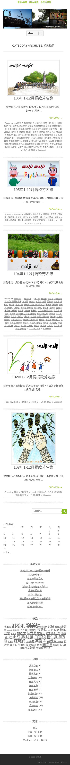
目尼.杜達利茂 (43, 317)
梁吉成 (20, 135)
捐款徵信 (28, 123)
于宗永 (37, 299)
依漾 (16, 402)
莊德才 (42, 320)
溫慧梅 (13, 317)
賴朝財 (7, 147)
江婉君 (33, 138)
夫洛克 (10, 630)
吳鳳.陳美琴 (13, 129)
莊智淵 (48, 320)
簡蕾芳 (7, 320)
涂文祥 (58, 314)
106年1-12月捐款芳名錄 (33, 98)
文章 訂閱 (35, 732)
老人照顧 (33, 701)
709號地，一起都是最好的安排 (35, 570)
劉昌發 (50, 299)
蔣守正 (60, 642)
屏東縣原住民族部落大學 (34, 305)
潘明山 (20, 317)
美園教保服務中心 (16, 144)
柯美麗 (7, 135)
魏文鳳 (56, 326)
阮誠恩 (56, 645)
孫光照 (50, 492)
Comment (42, 150)
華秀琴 (30, 641)
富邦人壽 (19, 305)
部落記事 (32, 709)
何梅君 (37, 123)
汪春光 (40, 138)
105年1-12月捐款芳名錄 (33, 190)
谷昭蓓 (39, 323)
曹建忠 (45, 308)
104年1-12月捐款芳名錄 (33, 274)
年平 (50, 630)
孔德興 (16, 630)
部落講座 (33, 645)
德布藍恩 (14, 132)
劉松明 (18, 625)
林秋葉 (21, 633)
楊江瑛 (12, 314)
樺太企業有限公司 (51, 135)
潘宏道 (44, 141)
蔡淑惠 (12, 323)
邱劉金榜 (53, 323)
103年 (33, 492)
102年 (33, 402)
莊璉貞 (20, 641)
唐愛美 (28, 129)
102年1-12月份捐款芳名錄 (33, 377)
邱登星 (14, 147)
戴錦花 (30, 308)
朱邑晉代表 (50, 132)
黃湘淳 (59, 147)
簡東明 (59, 317)
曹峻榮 (35, 132)
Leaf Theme (42, 762)
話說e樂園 (33, 2)
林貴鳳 (32, 633)
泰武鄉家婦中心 (15, 141)
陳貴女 (43, 326)
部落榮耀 (33, 689)
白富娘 (40, 637)
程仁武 (52, 637)
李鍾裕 (14, 311)
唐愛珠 (21, 129)
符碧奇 (53, 317)
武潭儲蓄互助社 (22, 314)
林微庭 (27, 311)
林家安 (20, 311)
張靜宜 (17, 308)
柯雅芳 (14, 135)
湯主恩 (38, 141)
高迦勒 (31, 647)
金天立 (30, 326)
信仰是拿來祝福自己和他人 (35, 586)
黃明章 (39, 648)
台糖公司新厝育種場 (36, 126)
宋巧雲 (11, 305)
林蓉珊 (59, 132)
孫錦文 (45, 129)
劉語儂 (51, 626)
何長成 (51, 123)
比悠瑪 (38, 757)
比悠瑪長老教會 (23, 138)
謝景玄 (13, 645)
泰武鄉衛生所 (28, 141)
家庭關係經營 (35, 590)
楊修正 (41, 633)
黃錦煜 (23, 329)
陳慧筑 (36, 326)
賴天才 (45, 323)
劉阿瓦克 (58, 299)
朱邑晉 (42, 132)
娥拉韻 (56, 302)
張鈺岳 (10, 308)
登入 (35, 728)
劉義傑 (44, 627)
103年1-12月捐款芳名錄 (33, 467)
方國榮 (29, 132)
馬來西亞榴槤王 (49, 147)
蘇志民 (26, 323)
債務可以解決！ (35, 606)
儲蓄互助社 (42, 492)
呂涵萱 (58, 627)
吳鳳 (44, 302)
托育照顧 (33, 697)
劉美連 (15, 126)
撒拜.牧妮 (38, 308)
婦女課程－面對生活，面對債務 (35, 598)
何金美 (44, 123)
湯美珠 (7, 317)
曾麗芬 (59, 308)
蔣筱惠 (19, 323)
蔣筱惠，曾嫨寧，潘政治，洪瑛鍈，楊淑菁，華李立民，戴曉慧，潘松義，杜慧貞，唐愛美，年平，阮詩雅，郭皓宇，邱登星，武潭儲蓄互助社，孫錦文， (33, 217)
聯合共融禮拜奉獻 (32, 144)
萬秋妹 (52, 641)
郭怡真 (10, 326)
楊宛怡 (34, 135)
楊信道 (27, 135)
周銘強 (50, 302)
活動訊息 (36, 214)
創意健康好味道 (35, 602)
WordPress (62, 762)
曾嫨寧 (52, 308)
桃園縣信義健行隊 (45, 311)
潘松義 (27, 317)
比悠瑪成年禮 (35, 574)
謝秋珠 (59, 144)
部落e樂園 (22, 2)
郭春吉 (20, 147)
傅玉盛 (7, 626)
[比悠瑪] (35, 27)
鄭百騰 (23, 326)
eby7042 (17, 123)
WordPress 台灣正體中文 (35, 740)
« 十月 (6, 552)
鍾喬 (39, 645)
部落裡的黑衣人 (35, 578)
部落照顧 (23, 645)
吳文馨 (25, 302)
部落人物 (33, 681)
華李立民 (45, 144)
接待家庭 (33, 673)
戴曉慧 (22, 132)
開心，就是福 (35, 594)
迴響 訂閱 (35, 736)
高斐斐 (50, 326)
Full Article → (55, 118)
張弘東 (48, 305)
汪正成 (14, 637)
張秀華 (55, 305)
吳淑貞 (32, 302)
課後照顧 (33, 705)
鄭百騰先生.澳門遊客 (33, 147)
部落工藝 (33, 685)
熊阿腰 (27, 637)
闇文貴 (47, 645)
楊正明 (40, 135)
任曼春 (44, 299)
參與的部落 (46, 2)
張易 (56, 630)
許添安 (52, 144)
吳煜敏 (38, 302)
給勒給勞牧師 (16, 320)
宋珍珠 (42, 630)
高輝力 (23, 648)
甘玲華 (51, 141)
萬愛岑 (40, 641)
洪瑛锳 (52, 314)
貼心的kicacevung (35, 582)
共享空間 (33, 665)
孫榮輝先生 (36, 129)
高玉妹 (62, 645)
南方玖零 (23, 126)
